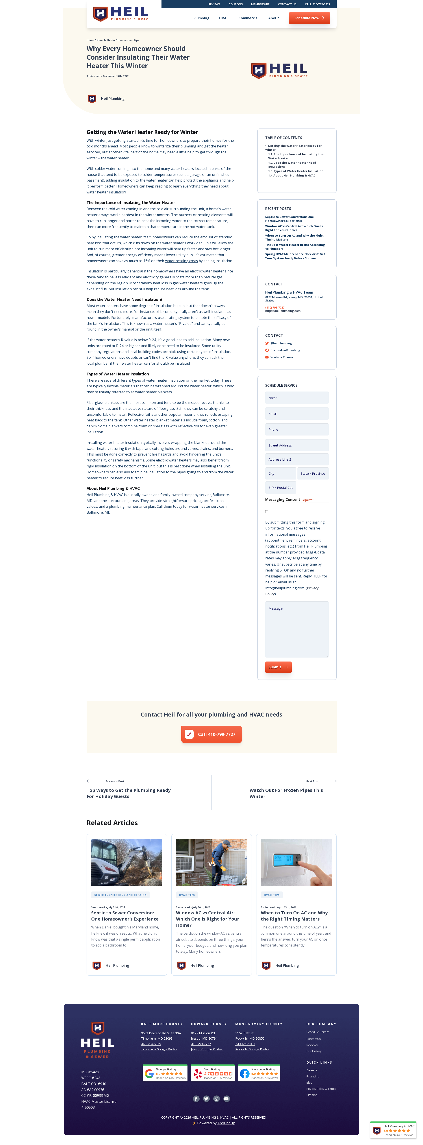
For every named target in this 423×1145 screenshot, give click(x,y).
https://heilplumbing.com (283, 311)
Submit (275, 667)
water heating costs (181, 260)
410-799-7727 (201, 1044)
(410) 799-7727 (274, 307)
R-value (185, 323)
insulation (126, 180)
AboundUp (226, 1123)
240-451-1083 (245, 1044)
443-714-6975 (151, 1044)
